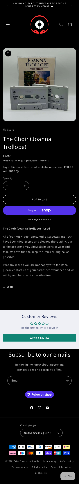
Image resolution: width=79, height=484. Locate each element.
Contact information (61, 467)
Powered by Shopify (29, 461)
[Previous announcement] (7, 5)
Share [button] (10, 286)
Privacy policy (49, 461)
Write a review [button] (39, 338)
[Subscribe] (67, 380)
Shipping (22, 160)
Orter (16, 461)
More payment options (39, 219)
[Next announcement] (72, 5)
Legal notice (41, 472)
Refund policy (67, 461)
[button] (7, 24)
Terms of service (20, 467)
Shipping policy (39, 467)
